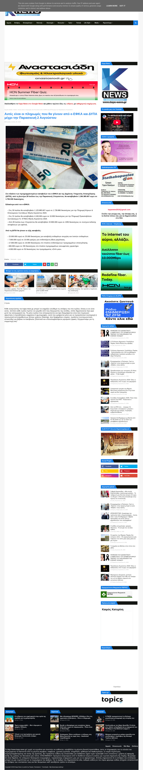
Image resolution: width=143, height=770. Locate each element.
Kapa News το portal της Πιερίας (24, 767)
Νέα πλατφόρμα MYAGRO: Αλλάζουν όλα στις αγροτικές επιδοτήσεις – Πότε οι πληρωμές (76, 717)
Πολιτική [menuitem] (39, 23)
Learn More (111, 6)
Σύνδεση (135, 746)
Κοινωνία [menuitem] (61, 23)
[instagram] (110, 475)
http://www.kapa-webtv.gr (56, 767)
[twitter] (128, 466)
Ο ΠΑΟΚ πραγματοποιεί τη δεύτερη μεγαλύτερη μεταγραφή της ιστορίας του (119, 717)
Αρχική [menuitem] (9, 23)
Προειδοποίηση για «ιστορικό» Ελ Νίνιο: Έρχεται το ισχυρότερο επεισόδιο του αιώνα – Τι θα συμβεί (123, 372)
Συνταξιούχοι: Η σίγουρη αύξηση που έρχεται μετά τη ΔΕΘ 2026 (51, 289)
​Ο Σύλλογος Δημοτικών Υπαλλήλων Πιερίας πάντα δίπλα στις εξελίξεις (122, 342)
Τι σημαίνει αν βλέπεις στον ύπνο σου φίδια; (122, 547)
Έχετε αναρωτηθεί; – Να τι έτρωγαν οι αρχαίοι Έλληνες (28, 726)
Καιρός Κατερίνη (112, 609)
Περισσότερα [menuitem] (107, 23)
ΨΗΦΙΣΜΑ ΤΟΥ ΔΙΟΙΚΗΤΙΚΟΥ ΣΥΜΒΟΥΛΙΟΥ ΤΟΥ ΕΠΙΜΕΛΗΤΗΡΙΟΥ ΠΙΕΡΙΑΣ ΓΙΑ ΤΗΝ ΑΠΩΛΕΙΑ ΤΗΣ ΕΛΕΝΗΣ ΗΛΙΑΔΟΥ (123, 333)
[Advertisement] (71, 41)
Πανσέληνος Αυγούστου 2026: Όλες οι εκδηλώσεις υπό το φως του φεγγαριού (123, 380)
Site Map (127, 746)
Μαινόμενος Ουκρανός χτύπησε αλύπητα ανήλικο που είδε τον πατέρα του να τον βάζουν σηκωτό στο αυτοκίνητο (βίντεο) (122, 577)
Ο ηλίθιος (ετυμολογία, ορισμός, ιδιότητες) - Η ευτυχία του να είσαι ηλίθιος (121, 527)
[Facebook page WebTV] (128, 480)
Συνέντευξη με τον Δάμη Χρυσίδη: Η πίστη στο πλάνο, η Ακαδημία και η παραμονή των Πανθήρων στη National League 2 (121, 727)
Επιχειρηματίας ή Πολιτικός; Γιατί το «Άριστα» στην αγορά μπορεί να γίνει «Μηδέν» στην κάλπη (122, 363)
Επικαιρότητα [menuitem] (27, 23)
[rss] (110, 471)
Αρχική (107, 746)
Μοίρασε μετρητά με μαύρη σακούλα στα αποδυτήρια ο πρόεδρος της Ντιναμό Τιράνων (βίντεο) (120, 736)
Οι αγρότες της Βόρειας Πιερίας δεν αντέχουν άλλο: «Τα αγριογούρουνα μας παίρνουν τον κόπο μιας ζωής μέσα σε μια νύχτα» (123, 537)
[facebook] (110, 466)
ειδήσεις (69, 104)
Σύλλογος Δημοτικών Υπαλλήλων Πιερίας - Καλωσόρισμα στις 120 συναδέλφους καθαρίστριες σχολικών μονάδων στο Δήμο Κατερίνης (123, 353)
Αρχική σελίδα (8, 109)
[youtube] (128, 475)
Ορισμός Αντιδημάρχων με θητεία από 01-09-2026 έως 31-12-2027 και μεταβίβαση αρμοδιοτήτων (122, 419)
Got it (122, 6)
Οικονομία (13, 259)
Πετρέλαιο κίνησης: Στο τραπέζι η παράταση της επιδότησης (82, 289)
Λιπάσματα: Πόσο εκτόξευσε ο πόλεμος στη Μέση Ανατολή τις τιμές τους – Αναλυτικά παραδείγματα (75, 736)
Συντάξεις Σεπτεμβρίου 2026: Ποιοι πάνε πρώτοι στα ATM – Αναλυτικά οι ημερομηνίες (123, 399)
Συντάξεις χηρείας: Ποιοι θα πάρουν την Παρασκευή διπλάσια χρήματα (18, 289)
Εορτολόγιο (117, 686)
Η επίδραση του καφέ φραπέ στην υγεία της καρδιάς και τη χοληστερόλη (30, 717)
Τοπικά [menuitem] (78, 23)
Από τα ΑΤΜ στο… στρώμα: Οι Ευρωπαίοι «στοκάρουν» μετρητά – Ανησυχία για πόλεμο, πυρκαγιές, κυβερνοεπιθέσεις (122, 409)
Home (15, 109)
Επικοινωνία (117, 746)
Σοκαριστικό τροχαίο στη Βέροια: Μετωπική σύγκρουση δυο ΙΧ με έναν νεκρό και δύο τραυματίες (122, 390)
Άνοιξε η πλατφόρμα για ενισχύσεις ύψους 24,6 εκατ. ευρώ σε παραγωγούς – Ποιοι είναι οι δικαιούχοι (76, 727)
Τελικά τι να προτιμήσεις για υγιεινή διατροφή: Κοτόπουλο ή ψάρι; (27, 735)
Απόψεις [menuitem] (17, 23)
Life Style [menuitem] (87, 23)
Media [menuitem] (97, 23)
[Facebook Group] (110, 480)
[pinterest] (128, 471)
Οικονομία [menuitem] (50, 23)
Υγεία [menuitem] (70, 23)
